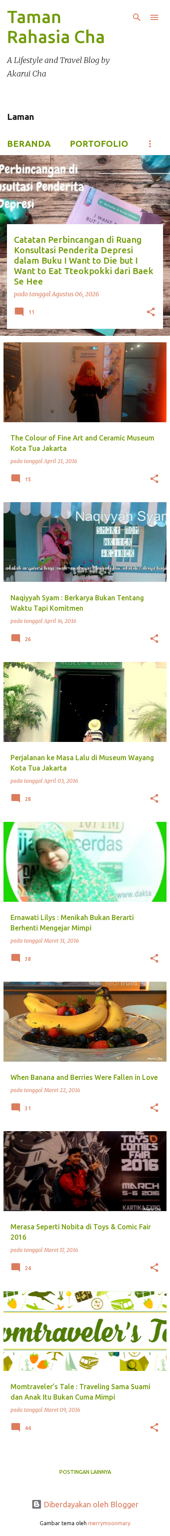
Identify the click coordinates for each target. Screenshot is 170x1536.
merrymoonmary (109, 1523)
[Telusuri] (137, 17)
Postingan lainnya (85, 1472)
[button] (151, 313)
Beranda (29, 144)
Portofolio (99, 144)
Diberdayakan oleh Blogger (90, 1504)
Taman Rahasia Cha (56, 26)
